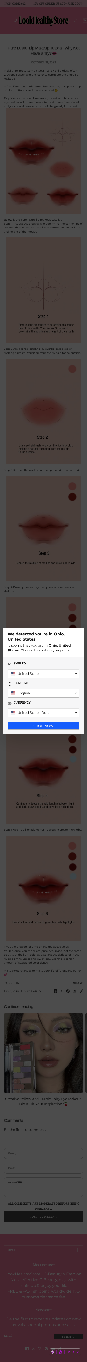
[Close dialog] (80, 631)
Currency (22, 702)
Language (22, 683)
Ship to (20, 663)
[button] (65, 1352)
